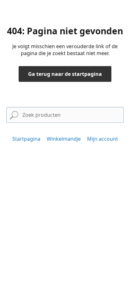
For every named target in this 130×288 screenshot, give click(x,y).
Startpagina (26, 138)
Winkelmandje (64, 138)
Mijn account (102, 138)
